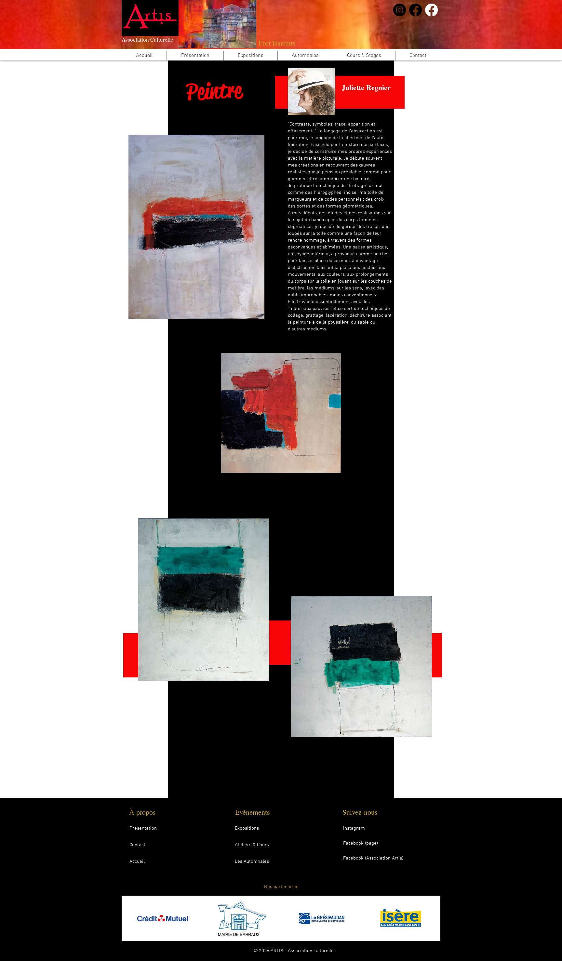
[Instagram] (399, 10)
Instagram (354, 828)
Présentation (143, 828)
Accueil (137, 861)
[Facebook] (415, 10)
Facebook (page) (360, 843)
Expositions (247, 828)
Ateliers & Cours (252, 845)
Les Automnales (252, 861)
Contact (137, 845)
